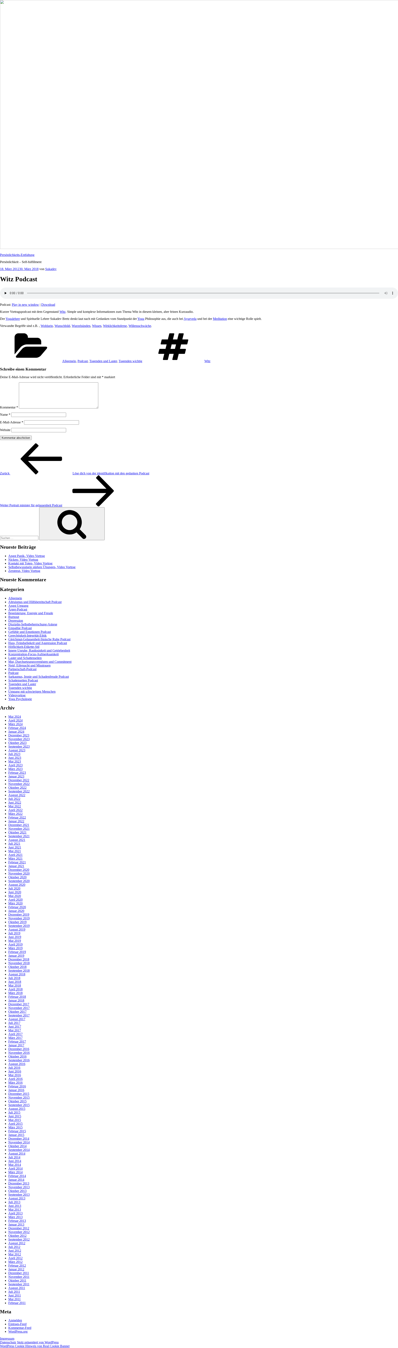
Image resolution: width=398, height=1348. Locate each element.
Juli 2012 (14, 1247)
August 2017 (16, 1019)
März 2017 (15, 1038)
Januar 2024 (16, 731)
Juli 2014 (14, 1157)
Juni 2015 (14, 1116)
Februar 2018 (17, 996)
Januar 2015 (16, 1135)
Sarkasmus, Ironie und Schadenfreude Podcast (38, 676)
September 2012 (19, 1239)
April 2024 (15, 720)
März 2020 (15, 903)
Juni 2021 (14, 847)
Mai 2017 (14, 1030)
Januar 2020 (16, 911)
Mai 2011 (14, 1299)
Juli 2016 (14, 1067)
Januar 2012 (16, 1269)
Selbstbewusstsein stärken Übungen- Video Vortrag (41, 567)
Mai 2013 (14, 1209)
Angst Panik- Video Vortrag (26, 556)
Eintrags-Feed (17, 1324)
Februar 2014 (17, 1176)
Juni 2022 (14, 802)
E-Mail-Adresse (11, 422)
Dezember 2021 (18, 825)
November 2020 (19, 873)
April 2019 (15, 944)
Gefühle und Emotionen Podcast (29, 632)
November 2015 (19, 1097)
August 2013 (16, 1198)
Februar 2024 (17, 728)
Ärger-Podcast (17, 609)
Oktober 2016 (17, 1056)
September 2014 (19, 1150)
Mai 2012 (14, 1254)
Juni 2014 (14, 1161)
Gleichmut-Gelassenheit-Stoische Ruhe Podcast (39, 639)
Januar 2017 (16, 1045)
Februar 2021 (17, 862)
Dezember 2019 (18, 914)
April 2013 (15, 1213)
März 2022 (15, 813)
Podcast (83, 361)
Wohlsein (47, 326)
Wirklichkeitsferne (115, 326)
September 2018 (19, 970)
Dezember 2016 (18, 1049)
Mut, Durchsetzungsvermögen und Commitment (40, 661)
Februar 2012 (17, 1265)
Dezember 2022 (18, 780)
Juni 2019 (14, 937)
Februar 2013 (17, 1220)
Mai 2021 (14, 851)
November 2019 (19, 918)
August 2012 (16, 1243)
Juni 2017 (14, 1026)
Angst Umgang (18, 605)
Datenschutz (8, 1342)
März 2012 (15, 1262)
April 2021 (15, 855)
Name (5, 414)
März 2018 (15, 993)
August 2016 (16, 1064)
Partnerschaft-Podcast (22, 669)
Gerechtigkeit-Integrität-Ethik (27, 635)
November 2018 (19, 963)
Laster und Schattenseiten (25, 658)
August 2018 (16, 974)
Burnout (13, 617)
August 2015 (16, 1108)
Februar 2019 (17, 952)
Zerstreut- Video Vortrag (24, 571)
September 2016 (19, 1060)
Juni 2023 (14, 757)
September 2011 (18, 1284)
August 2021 (16, 840)
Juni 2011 (14, 1295)
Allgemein (69, 361)
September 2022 (19, 791)
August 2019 (16, 929)
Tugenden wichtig (130, 361)
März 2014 (15, 1172)
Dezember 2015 (18, 1094)
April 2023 (15, 765)
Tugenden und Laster (103, 361)
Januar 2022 (16, 821)
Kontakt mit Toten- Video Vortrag (30, 563)
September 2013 (19, 1194)
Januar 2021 (16, 866)
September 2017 (19, 1015)
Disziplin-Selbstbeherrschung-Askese (32, 624)
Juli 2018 (14, 978)
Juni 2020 (14, 892)
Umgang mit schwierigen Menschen (32, 691)
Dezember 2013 (18, 1183)
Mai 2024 (14, 716)
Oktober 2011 (17, 1280)
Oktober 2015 (17, 1101)
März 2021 (15, 858)
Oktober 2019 (17, 922)
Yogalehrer (13, 319)
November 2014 (19, 1142)
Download (48, 304)
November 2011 (18, 1277)
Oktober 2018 (17, 967)
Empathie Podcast (20, 628)
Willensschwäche (140, 326)
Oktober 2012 (17, 1235)
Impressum (7, 1338)
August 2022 (16, 795)
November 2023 (19, 739)
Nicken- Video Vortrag (23, 559)
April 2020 (15, 899)
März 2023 (15, 769)
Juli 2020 (14, 888)
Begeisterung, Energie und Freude (30, 613)
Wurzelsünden (81, 326)
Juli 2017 (14, 1023)
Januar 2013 (16, 1224)
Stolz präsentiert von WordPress (38, 1342)
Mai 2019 (14, 940)
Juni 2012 (14, 1250)
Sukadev (51, 269)
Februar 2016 (17, 1086)
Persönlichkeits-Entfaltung (17, 255)
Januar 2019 (16, 955)
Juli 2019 (14, 933)
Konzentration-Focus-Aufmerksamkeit (33, 654)
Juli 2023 (14, 754)
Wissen (96, 326)
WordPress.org (18, 1331)
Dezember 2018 (18, 959)
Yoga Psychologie (20, 699)
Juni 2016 (14, 1071)
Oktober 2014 (17, 1146)
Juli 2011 (14, 1291)
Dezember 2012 (18, 1228)
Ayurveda (190, 319)
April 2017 (15, 1034)
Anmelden (15, 1320)
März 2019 (15, 948)
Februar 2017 (17, 1041)
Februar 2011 (17, 1303)
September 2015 (19, 1105)
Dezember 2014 (18, 1138)
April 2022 (15, 810)
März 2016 (15, 1082)
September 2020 (19, 881)
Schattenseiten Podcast (23, 680)
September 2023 (19, 746)
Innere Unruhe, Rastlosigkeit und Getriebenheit (39, 650)
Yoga (140, 319)
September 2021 (19, 836)
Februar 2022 (17, 817)
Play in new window (25, 304)
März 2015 (15, 1127)
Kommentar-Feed (19, 1328)
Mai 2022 (14, 806)
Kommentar (9, 407)
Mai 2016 (14, 1075)
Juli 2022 (14, 799)
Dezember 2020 (18, 869)
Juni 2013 (14, 1206)
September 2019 (19, 926)
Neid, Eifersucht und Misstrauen (29, 665)
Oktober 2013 (17, 1191)
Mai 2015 (14, 1120)
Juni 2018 (14, 982)
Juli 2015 (14, 1112)
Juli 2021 (14, 843)
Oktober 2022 (17, 787)
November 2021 (19, 828)
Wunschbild (62, 326)
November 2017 (19, 1008)
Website (5, 430)
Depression (15, 620)
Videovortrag (16, 695)
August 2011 (16, 1288)
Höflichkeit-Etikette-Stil (23, 646)
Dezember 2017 (18, 1004)
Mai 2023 (14, 761)
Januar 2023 (16, 776)
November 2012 (19, 1232)
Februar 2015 (17, 1131)
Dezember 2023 (18, 735)
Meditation (220, 319)
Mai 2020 (14, 896)
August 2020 (16, 884)
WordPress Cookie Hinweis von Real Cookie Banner (35, 1346)
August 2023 (16, 750)
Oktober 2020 (17, 877)
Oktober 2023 (17, 743)
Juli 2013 (14, 1202)
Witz (62, 311)
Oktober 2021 (17, 832)
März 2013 (15, 1217)
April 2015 (15, 1123)
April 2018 (15, 989)
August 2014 (16, 1153)
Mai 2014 (14, 1164)
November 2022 (19, 784)
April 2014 (15, 1168)
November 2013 (19, 1187)
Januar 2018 (16, 1000)
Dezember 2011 (18, 1273)
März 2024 (15, 724)
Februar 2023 (17, 772)
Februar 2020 (17, 907)
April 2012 (15, 1258)
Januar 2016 (16, 1090)
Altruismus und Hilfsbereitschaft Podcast (35, 602)
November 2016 (19, 1052)
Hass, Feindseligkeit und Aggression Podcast (37, 643)
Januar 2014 (16, 1179)
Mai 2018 (14, 985)
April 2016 (15, 1079)
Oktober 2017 (17, 1011)
